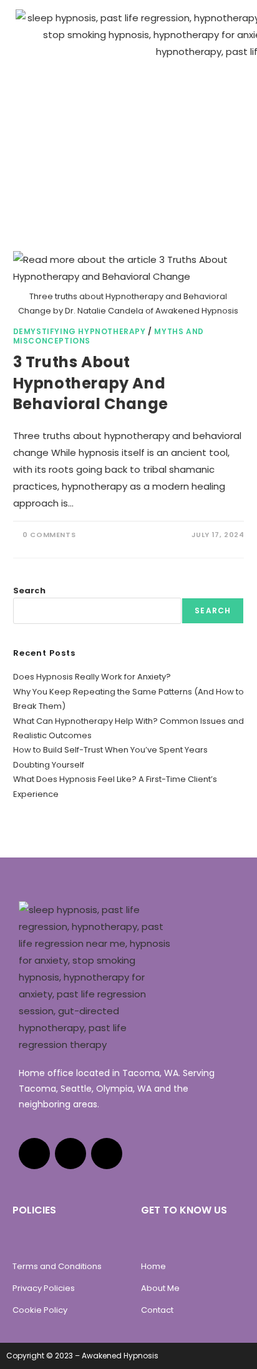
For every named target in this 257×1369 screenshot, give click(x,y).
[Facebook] (34, 1153)
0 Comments (48, 535)
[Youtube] (70, 1153)
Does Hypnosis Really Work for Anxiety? (92, 677)
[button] (231, 20)
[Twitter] (106, 1153)
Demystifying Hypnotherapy (79, 331)
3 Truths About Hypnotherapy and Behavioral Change (90, 383)
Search (29, 590)
